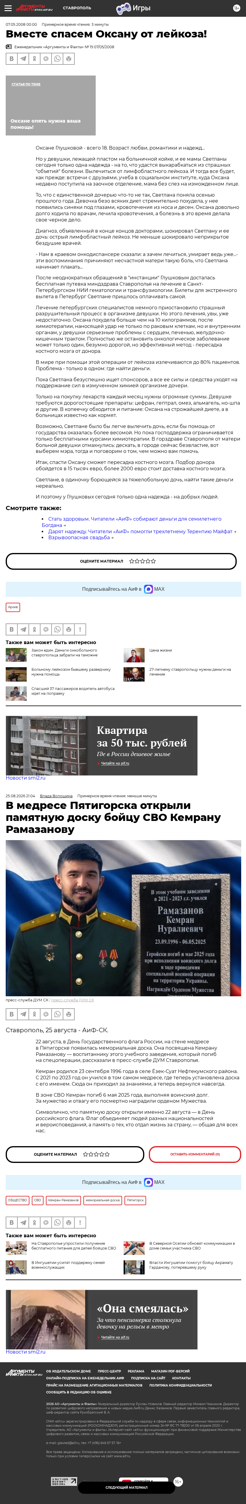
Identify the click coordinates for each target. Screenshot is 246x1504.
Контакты (181, 1378)
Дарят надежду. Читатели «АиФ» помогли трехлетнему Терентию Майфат (140, 531)
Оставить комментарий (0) (195, 1154)
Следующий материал (127, 1488)
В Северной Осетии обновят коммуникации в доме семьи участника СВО (192, 1245)
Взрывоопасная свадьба (79, 537)
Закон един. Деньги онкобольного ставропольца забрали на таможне (65, 652)
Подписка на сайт (148, 1378)
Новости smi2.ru (26, 778)
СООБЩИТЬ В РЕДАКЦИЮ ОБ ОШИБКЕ (79, 1392)
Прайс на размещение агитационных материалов (94, 1385)
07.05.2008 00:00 (21, 24)
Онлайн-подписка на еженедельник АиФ (85, 1378)
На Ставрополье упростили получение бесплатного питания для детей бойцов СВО (74, 1245)
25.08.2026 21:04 (20, 796)
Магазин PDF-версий (170, 1371)
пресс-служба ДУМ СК (72, 1000)
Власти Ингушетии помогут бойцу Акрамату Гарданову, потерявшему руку (191, 1265)
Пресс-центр (109, 1371)
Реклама (136, 1371)
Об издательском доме (68, 1371)
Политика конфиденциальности (180, 1385)
